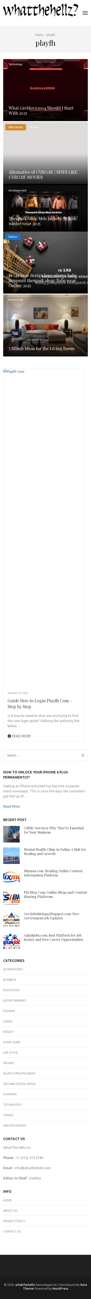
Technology (15, 64)
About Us (10, 1210)
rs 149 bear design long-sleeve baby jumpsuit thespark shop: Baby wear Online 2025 (43, 280)
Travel (8, 1115)
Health (8, 1031)
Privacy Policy (14, 1221)
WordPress (60, 1288)
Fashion (12, 236)
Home (7, 1200)
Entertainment (14, 1000)
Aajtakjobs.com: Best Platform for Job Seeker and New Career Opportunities (53, 937)
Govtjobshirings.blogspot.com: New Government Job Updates (51, 916)
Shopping (10, 1094)
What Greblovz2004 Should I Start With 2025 (41, 110)
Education (11, 990)
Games (8, 1021)
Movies (34, 127)
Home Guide (15, 299)
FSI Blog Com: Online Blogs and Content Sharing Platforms (55, 894)
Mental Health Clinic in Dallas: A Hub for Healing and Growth (55, 851)
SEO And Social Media (19, 1084)
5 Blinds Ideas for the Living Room (41, 348)
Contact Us (12, 1231)
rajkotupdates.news (19, 1073)
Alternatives (15, 127)
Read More (21, 736)
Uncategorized (17, 190)
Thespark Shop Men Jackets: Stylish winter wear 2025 (42, 220)
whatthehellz (25, 1284)
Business (9, 979)
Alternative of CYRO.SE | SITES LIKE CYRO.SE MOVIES (43, 174)
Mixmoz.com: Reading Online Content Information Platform (53, 873)
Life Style (10, 1052)
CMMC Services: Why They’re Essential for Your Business (54, 830)
